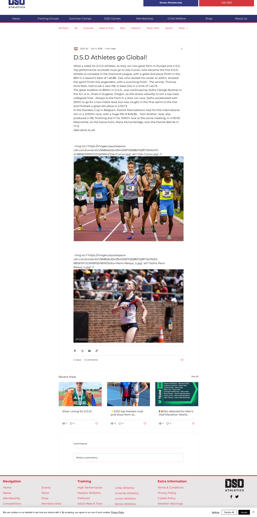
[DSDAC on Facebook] (231, 496)
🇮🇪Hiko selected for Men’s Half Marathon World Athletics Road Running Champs (176, 413)
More (182, 28)
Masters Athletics (89, 493)
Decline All (229, 512)
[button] (48, 17)
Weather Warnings (170, 503)
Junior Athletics (125, 498)
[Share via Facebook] (74, 350)
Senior (169, 28)
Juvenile (88, 28)
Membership (11, 498)
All (76, 28)
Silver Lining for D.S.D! (77, 411)
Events (46, 487)
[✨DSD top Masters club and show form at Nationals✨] (128, 394)
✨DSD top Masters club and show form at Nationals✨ (127, 413)
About (7, 493)
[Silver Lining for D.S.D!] (80, 394)
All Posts (64, 28)
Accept (244, 512)
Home (7, 487)
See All (194, 376)
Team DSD (153, 28)
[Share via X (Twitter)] (82, 350)
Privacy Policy (167, 493)
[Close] (253, 512)
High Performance (89, 487)
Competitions (12, 503)
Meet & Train (106, 28)
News (45, 493)
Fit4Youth (83, 498)
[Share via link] (96, 350)
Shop (44, 498)
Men (122, 28)
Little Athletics (124, 488)
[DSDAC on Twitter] (237, 496)
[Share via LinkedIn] (89, 350)
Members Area (51, 503)
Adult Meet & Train (89, 503)
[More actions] (182, 48)
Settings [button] (215, 512)
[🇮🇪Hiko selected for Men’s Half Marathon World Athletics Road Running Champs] (176, 394)
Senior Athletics (125, 504)
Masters (136, 28)
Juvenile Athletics (127, 493)
